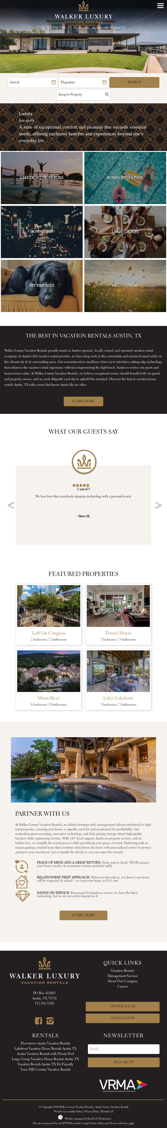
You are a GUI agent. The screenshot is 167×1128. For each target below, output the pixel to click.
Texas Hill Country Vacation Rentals (45, 1069)
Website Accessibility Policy (68, 1111)
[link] (42, 178)
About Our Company (123, 981)
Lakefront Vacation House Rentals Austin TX (45, 1049)
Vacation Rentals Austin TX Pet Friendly (45, 1064)
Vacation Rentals (122, 971)
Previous (9, 498)
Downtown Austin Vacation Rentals (45, 1043)
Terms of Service (119, 1123)
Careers (122, 986)
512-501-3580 (44, 1003)
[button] (160, 18)
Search (134, 82)
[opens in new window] (38, 1023)
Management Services (122, 976)
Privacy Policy (92, 1111)
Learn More (83, 401)
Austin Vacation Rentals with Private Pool (45, 1054)
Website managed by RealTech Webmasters (88, 1119)
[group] (83, 505)
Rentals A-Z (107, 1111)
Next (156, 498)
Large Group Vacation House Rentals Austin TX (45, 1059)
